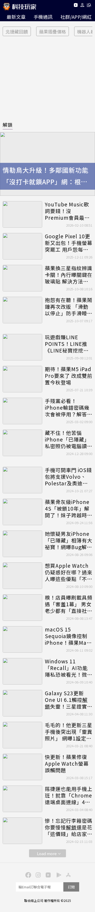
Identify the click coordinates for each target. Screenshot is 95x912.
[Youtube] (75, 6)
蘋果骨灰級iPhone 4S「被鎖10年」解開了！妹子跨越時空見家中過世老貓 (68, 508)
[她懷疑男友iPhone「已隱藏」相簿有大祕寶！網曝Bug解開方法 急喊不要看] (22, 544)
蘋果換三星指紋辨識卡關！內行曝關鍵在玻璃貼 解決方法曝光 (68, 275)
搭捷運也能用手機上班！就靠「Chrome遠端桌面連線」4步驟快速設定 (68, 795)
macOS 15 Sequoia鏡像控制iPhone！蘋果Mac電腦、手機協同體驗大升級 (68, 636)
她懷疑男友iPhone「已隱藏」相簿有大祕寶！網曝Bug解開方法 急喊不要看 (68, 540)
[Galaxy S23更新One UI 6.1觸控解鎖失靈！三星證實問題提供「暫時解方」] (22, 703)
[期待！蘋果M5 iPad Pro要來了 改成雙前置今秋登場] (22, 379)
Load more (47, 853)
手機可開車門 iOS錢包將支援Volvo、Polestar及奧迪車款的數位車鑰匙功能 (68, 476)
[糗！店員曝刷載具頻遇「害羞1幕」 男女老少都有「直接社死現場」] (22, 607)
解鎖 (8, 124)
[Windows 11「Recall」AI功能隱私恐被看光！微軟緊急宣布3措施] (22, 671)
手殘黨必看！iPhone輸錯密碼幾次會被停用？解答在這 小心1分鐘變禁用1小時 (68, 407)
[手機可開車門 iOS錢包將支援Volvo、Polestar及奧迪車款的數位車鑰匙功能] (22, 480)
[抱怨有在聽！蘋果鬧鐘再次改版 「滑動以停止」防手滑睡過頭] (22, 310)
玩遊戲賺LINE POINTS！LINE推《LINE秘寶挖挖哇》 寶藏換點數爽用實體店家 (66, 344)
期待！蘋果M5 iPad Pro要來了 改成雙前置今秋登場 (68, 375)
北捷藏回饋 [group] (17, 31)
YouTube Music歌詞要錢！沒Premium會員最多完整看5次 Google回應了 (67, 211)
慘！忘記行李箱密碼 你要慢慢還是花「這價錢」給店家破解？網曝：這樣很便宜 (68, 827)
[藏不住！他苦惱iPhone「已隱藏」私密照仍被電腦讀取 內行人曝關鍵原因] (22, 443)
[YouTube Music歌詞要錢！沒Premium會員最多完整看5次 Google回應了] (22, 214)
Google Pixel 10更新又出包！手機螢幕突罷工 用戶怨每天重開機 (68, 243)
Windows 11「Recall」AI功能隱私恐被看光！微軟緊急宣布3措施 (68, 668)
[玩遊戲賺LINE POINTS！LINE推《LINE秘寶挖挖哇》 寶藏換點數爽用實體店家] (22, 347)
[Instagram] (37, 874)
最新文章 (16, 16)
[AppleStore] (67, 874)
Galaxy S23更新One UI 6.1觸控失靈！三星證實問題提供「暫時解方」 (68, 700)
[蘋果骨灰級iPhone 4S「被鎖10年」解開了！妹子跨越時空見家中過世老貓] (22, 512)
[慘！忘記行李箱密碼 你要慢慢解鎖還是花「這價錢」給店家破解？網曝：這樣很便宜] (22, 830)
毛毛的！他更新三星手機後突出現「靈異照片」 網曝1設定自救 (68, 731)
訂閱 (71, 886)
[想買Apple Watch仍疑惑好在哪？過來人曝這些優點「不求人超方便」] (22, 575)
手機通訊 (43, 16)
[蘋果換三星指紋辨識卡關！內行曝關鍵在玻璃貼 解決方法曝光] (22, 278)
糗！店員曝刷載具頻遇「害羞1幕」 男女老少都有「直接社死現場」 (68, 604)
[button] (82, 6)
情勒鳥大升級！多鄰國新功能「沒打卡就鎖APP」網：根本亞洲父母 (45, 176)
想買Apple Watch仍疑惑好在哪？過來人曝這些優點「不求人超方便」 (68, 572)
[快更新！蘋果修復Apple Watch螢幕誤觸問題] (22, 767)
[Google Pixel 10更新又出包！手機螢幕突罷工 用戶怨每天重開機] (22, 246)
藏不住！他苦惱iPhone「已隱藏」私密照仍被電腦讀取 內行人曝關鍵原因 (68, 439)
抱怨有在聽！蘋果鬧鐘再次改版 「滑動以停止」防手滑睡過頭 (68, 306)
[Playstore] (57, 874)
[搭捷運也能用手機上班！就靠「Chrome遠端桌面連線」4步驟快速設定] (22, 799)
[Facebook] (27, 874)
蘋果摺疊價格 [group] (52, 31)
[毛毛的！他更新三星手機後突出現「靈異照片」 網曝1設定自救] (22, 735)
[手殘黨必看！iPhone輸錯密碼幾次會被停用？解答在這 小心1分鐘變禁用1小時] (22, 411)
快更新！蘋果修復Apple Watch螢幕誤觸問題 (67, 763)
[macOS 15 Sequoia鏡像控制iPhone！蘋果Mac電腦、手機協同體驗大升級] (22, 639)
